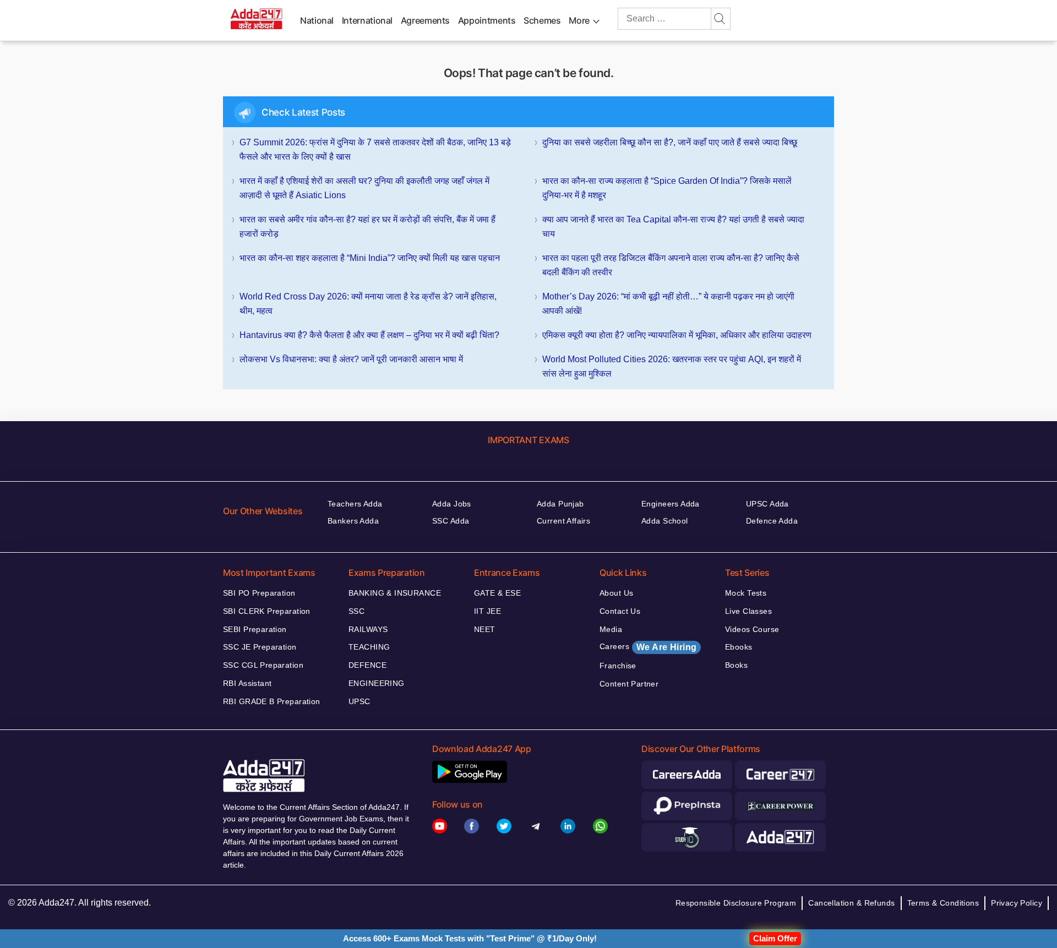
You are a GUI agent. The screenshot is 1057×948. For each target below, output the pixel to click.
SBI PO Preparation (259, 593)
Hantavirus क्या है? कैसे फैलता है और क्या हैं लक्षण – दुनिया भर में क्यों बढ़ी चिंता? (369, 335)
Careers (648, 647)
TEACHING (369, 646)
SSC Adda (450, 520)
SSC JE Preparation (260, 646)
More (579, 20)
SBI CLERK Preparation (266, 611)
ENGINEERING (376, 683)
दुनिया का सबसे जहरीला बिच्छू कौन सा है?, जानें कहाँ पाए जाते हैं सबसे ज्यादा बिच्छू (669, 142)
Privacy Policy (1016, 902)
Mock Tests (745, 593)
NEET (484, 629)
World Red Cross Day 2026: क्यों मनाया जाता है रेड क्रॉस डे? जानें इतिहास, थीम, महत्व (368, 303)
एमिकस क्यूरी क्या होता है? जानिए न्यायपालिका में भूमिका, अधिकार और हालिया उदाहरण (676, 335)
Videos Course (752, 629)
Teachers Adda (355, 503)
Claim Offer (775, 938)
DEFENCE (367, 665)
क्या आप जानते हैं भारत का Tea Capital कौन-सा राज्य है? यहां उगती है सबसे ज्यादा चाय (673, 226)
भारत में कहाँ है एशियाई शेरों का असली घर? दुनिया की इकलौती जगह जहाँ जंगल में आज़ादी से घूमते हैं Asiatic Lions (364, 188)
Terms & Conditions (943, 902)
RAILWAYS (368, 629)
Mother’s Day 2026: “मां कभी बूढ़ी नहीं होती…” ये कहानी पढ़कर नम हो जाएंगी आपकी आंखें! (668, 303)
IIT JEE (487, 611)
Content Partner (629, 683)
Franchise (618, 665)
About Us (616, 593)
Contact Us (620, 611)
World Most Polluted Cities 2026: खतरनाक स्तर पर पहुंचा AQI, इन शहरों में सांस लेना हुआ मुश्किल (671, 366)
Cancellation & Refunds (851, 902)
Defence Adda (772, 520)
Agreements (425, 20)
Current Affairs (563, 520)
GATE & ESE (497, 593)
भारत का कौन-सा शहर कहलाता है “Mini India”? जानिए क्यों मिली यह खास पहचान (369, 258)
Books (736, 665)
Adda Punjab (560, 503)
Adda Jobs (451, 503)
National (317, 20)
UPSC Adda (767, 503)
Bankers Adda (353, 520)
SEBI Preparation (255, 629)
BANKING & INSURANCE (394, 593)
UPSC (359, 701)
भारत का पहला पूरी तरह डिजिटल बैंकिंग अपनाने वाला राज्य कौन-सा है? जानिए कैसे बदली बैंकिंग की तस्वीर (670, 265)
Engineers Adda (670, 503)
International (367, 20)
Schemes (542, 20)
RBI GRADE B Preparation (271, 701)
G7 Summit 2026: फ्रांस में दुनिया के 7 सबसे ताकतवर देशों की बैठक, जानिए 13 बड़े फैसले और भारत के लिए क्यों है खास (375, 149)
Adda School (664, 520)
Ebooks (739, 646)
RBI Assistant (247, 683)
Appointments (487, 20)
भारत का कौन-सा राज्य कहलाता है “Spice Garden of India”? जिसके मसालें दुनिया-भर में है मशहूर (667, 188)
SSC (356, 611)
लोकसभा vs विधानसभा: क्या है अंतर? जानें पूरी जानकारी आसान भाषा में (351, 359)
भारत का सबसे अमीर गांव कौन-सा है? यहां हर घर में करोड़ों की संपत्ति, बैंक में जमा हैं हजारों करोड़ (367, 226)
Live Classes (748, 611)
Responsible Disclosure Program (736, 902)
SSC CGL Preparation (263, 665)
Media (611, 629)
